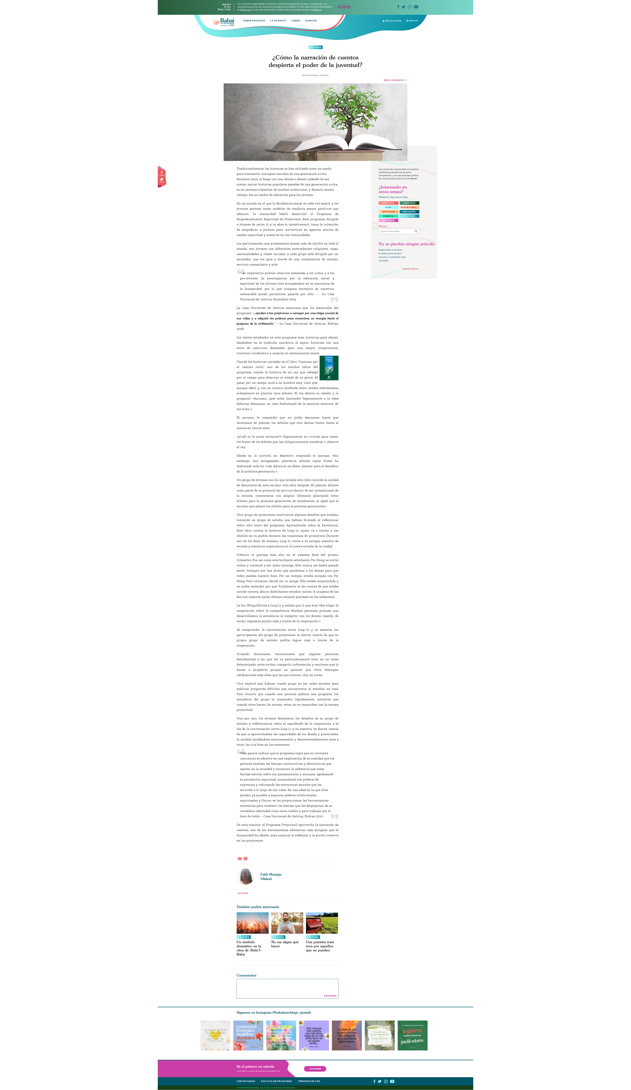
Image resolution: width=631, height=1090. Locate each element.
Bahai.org (245, 9)
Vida (388, 207)
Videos (295, 20)
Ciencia (388, 216)
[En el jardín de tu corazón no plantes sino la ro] (381, 1035)
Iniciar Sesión (392, 21)
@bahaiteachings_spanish (291, 1012)
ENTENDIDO (344, 6)
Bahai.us (317, 9)
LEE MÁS (242, 893)
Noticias (388, 211)
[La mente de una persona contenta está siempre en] (348, 1035)
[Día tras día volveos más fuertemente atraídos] (315, 1035)
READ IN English (394, 80)
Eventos (311, 20)
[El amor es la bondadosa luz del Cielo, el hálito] (281, 1035)
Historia (388, 220)
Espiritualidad (410, 207)
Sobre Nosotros (254, 20)
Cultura (315, 47)
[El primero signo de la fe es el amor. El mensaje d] (414, 1035)
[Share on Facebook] (162, 172)
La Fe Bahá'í (278, 20)
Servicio (409, 202)
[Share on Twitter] (162, 179)
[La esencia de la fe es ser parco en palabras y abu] (248, 1035)
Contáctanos (246, 1081)
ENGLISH (413, 21)
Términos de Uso (309, 1081)
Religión (409, 211)
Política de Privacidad (276, 1081)
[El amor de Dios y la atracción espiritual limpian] (215, 1035)
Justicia (389, 202)
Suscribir (315, 1068)
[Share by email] (240, 858)
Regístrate (410, 268)
